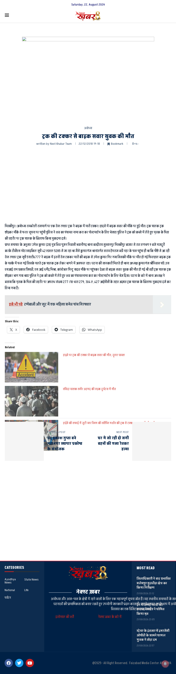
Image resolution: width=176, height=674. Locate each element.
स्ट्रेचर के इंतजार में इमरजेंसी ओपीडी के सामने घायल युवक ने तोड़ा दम (153, 635)
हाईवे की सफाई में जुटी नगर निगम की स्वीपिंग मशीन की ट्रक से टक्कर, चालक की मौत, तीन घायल (113, 423)
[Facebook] (9, 663)
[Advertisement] (88, 184)
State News (31, 579)
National (10, 590)
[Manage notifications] (165, 664)
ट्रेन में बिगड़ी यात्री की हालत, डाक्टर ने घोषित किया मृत (150, 609)
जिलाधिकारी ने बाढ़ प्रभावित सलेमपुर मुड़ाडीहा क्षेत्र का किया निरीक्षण (153, 583)
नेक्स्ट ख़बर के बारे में (109, 617)
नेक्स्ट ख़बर (88, 592)
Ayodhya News (10, 581)
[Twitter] (19, 663)
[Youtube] (30, 663)
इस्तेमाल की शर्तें (65, 617)
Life (26, 590)
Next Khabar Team (61, 144)
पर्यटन (8, 597)
